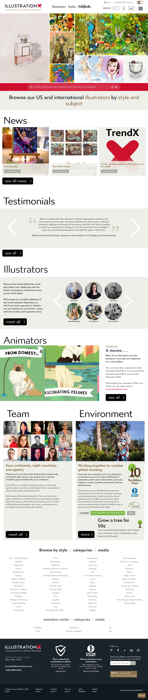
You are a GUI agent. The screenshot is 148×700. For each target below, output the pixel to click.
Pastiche (93, 607)
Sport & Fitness (129, 579)
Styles (72, 6)
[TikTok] (124, 651)
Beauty (18, 575)
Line (92, 572)
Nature (92, 589)
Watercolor (129, 596)
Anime (18, 568)
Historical (55, 603)
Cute (55, 558)
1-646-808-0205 (120, 2)
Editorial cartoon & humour (55, 568)
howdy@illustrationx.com (18, 666)
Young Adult (129, 603)
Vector (129, 593)
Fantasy (55, 579)
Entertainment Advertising (55, 575)
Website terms (39, 690)
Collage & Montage (18, 600)
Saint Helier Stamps (61, 166)
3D (110, 631)
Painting (92, 600)
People (92, 610)
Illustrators (59, 6)
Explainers (74, 628)
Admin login (95, 690)
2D (110, 628)
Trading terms (54, 690)
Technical (129, 589)
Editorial (55, 565)
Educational (55, 572)
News (15, 120)
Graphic (55, 600)
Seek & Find (129, 575)
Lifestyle (93, 568)
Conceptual (18, 610)
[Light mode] (140, 2)
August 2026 (121, 673)
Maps (92, 582)
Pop (129, 565)
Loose (92, 579)
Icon (56, 607)
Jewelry (92, 562)
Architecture (18, 572)
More (131, 513)
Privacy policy (68, 690)
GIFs (55, 596)
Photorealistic (129, 558)
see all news (16, 181)
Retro (129, 572)
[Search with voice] (112, 87)
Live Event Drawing (93, 575)
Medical (92, 586)
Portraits (130, 568)
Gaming (55, 593)
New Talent (92, 593)
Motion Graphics (74, 631)
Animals (18, 562)
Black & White (18, 579)
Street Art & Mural (129, 586)
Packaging (92, 596)
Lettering (92, 565)
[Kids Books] (85, 6)
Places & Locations (130, 562)
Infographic (92, 558)
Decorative (55, 562)
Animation (18, 565)
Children (18, 596)
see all (10, 253)
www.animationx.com (116, 389)
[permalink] (47, 174)
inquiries (130, 2)
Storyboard (129, 582)
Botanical (18, 586)
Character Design (18, 593)
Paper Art (92, 603)
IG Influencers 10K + (55, 610)
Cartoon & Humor (18, 589)
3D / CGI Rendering (18, 558)
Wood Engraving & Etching (129, 600)
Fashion (55, 582)
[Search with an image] (116, 87)
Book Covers (18, 582)
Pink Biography (11, 166)
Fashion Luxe (55, 586)
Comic (18, 607)
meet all (13, 322)
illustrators (97, 97)
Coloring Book (18, 603)
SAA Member (82, 690)
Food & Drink (55, 589)
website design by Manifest (131, 690)
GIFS (37, 631)
